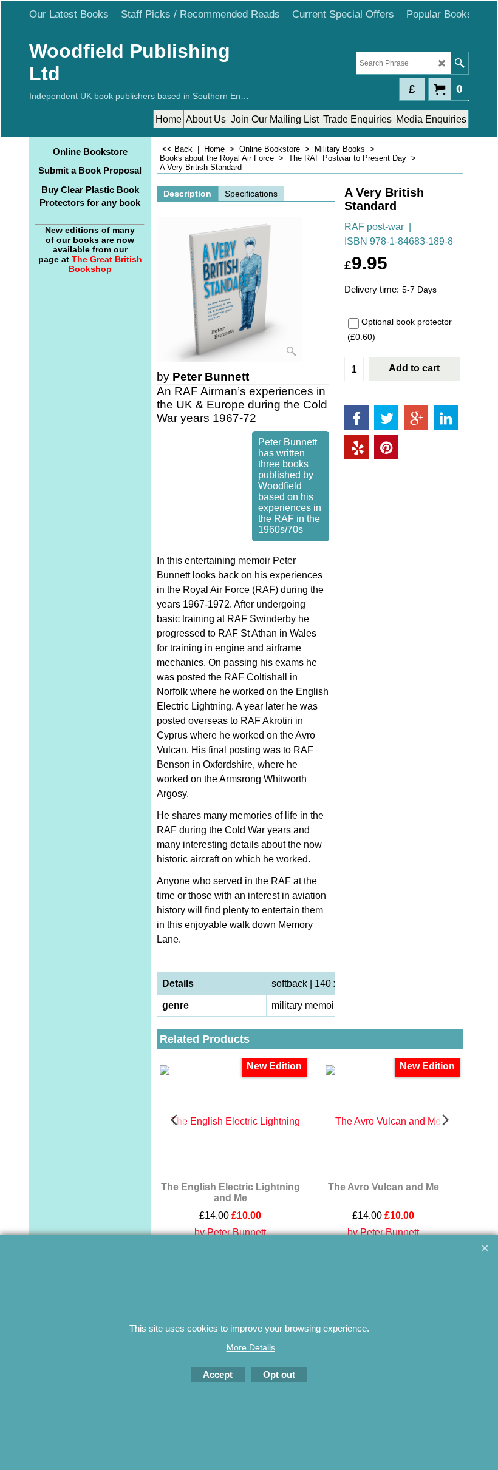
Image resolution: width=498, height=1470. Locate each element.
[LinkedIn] (446, 417)
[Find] (459, 63)
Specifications (251, 193)
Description (187, 193)
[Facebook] (356, 417)
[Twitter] (386, 417)
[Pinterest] (386, 447)
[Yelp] (356, 447)
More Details (251, 1347)
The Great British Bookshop (105, 264)
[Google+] (416, 417)
